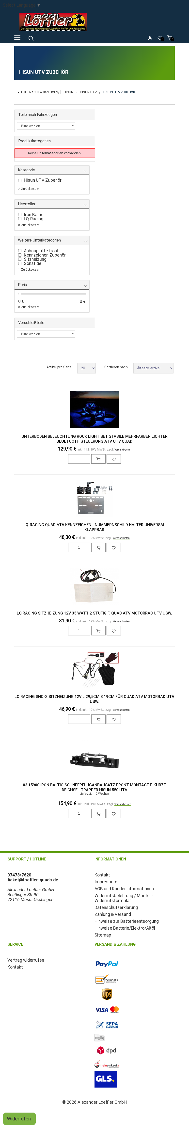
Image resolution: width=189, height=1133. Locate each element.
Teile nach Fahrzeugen (39, 92)
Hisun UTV (88, 92)
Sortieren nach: (116, 367)
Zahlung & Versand (112, 914)
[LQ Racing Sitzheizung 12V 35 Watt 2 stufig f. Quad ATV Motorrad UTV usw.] (94, 587)
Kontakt (102, 875)
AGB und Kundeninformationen (124, 888)
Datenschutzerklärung (116, 907)
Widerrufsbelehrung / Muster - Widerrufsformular (124, 898)
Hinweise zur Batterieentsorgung (126, 921)
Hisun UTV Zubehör (119, 92)
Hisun (68, 92)
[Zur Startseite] (54, 32)
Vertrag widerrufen (25, 960)
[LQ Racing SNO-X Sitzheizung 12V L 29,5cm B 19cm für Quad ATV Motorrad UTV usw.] (94, 670)
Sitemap (102, 935)
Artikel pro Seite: (59, 367)
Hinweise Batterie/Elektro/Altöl (124, 928)
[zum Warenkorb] (98, 459)
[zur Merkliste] (114, 459)
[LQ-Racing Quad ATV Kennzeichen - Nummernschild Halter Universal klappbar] (94, 498)
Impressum (105, 881)
